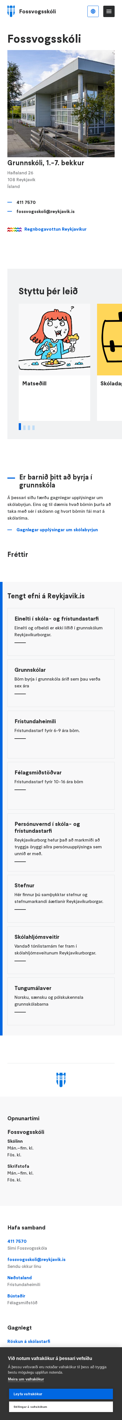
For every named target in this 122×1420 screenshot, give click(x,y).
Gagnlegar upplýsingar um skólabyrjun (57, 529)
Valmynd (109, 11)
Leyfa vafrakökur (28, 1394)
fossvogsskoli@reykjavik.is (45, 211)
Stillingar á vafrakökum (30, 1406)
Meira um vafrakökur (26, 1379)
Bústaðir (22, 1299)
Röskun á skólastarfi (28, 1341)
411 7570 (26, 202)
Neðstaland (23, 1281)
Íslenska (93, 11)
